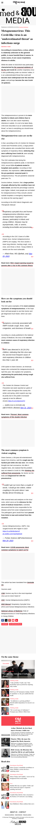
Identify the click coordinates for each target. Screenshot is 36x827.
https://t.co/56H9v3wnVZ (11, 531)
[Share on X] (6, 620)
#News (4, 624)
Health (9, 46)
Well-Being (4, 46)
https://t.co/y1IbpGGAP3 (16, 401)
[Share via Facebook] (2, 620)
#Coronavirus (15, 624)
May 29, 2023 (8, 541)
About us (13, 812)
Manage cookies (27, 814)
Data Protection (18, 814)
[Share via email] (13, 620)
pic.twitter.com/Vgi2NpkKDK (12, 534)
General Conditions (9, 814)
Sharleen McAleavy (23, 27)
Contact (22, 812)
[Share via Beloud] (16, 620)
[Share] (9, 620)
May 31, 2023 (25, 408)
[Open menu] (2, 3)
